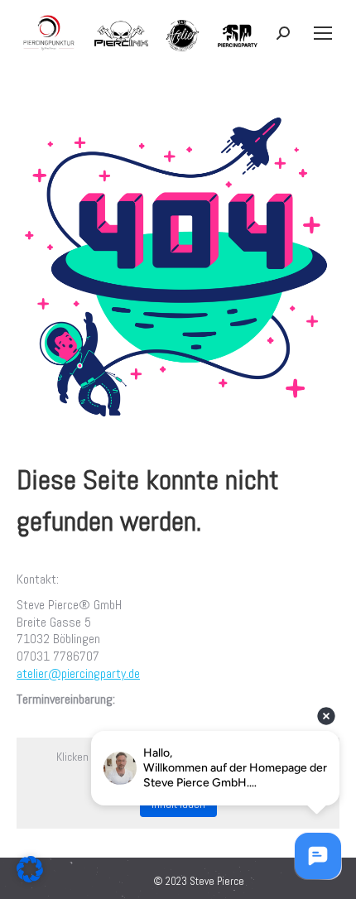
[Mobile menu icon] (322, 33)
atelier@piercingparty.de (78, 673)
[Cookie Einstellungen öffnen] (30, 878)
